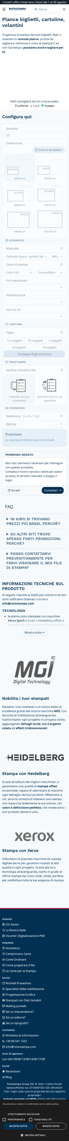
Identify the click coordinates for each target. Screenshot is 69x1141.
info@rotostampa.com (20, 1047)
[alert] (34, 1120)
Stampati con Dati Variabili (23, 1000)
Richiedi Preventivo (18, 983)
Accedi (15, 490)
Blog (8, 1077)
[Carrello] (64, 9)
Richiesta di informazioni (22, 1035)
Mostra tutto (33, 632)
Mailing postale (15, 1006)
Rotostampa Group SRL (20, 1084)
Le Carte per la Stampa (20, 971)
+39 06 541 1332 (16, 1041)
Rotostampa (17, 9)
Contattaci (51, 490)
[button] (4, 1114)
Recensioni (12, 1071)
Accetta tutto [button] (18, 1126)
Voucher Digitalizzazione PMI (25, 936)
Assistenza (12, 948)
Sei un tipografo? (16, 1023)
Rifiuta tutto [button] (51, 1126)
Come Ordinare (15, 959)
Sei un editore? (15, 1017)
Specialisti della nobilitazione (24, 989)
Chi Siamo (12, 924)
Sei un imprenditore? (19, 1012)
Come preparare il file (20, 965)
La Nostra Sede (15, 930)
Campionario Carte (18, 954)
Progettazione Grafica (20, 995)
